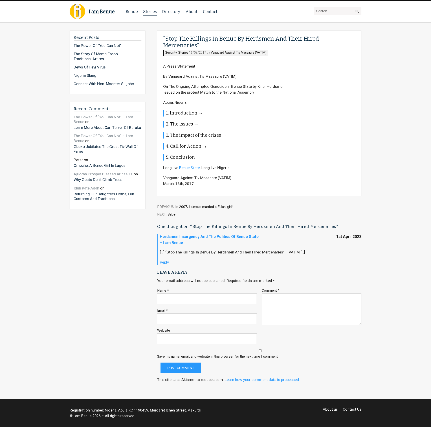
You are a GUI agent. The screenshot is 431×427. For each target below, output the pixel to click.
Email (162, 310)
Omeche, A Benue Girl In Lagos (99, 165)
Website (163, 330)
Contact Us (352, 410)
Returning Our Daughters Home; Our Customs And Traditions (104, 196)
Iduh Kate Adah (86, 188)
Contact (210, 11)
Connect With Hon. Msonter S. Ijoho (104, 83)
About (192, 11)
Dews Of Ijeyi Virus (90, 67)
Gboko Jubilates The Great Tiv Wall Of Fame (106, 149)
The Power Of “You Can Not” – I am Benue (103, 119)
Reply (164, 262)
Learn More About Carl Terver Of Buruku (107, 127)
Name (163, 290)
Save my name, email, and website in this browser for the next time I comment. (217, 356)
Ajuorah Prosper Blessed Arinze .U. (103, 174)
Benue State (189, 168)
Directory (171, 11)
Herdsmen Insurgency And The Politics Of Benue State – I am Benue (209, 240)
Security (171, 53)
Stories (150, 11)
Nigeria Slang (85, 75)
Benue (132, 11)
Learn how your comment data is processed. (262, 380)
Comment (270, 290)
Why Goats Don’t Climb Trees (98, 179)
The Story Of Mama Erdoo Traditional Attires (96, 56)
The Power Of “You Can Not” (97, 45)
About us (330, 410)
